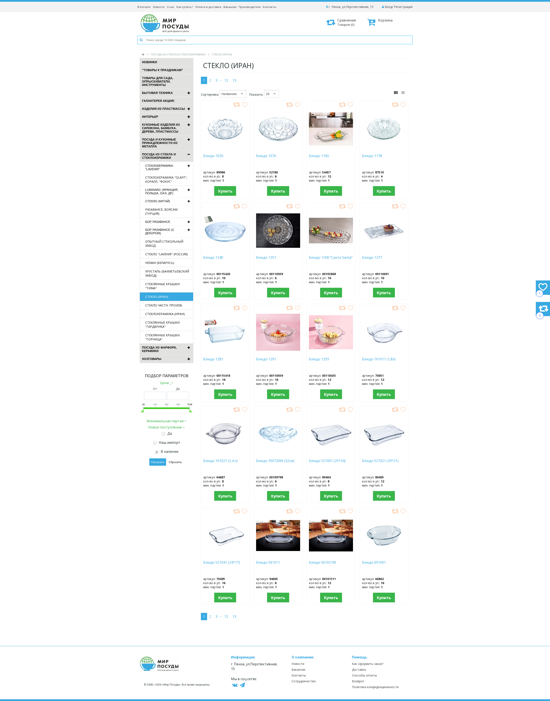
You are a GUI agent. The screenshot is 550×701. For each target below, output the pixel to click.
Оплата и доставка (208, 7)
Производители (250, 7)
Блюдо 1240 (214, 257)
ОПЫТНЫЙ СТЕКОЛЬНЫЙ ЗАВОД (164, 243)
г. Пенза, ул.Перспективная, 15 (350, 7)
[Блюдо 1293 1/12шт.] (331, 352)
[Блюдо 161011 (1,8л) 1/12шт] (384, 352)
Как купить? (184, 7)
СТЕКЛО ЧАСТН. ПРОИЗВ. (164, 305)
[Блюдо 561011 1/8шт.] (278, 555)
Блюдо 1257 (266, 257)
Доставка (359, 669)
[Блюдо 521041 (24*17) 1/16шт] (225, 555)
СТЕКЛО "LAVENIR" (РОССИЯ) (166, 254)
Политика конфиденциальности (375, 687)
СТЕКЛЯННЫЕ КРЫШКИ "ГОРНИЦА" (162, 337)
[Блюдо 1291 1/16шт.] (278, 352)
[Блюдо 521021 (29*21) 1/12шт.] (383, 454)
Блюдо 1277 (373, 257)
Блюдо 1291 (269, 359)
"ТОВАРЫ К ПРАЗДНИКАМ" (162, 70)
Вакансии (230, 7)
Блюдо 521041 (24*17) (221, 562)
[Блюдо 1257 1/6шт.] (278, 250)
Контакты (269, 7)
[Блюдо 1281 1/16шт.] (225, 352)
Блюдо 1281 (220, 359)
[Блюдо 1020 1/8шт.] (225, 149)
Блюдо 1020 (213, 156)
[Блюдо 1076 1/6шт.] (278, 149)
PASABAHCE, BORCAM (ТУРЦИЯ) (161, 211)
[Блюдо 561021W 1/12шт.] (331, 555)
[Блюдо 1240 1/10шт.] (225, 250)
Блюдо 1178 (372, 156)
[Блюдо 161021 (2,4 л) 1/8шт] (225, 454)
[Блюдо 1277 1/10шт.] (384, 250)
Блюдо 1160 (327, 156)
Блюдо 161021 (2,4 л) (221, 461)
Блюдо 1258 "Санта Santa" (331, 257)
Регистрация (403, 7)
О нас (170, 7)
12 (226, 80)
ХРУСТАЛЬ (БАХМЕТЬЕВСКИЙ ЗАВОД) (167, 273)
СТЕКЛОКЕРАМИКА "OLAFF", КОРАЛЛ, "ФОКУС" (166, 179)
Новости (159, 7)
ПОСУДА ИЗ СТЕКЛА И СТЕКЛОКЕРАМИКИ (178, 54)
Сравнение (346, 22)
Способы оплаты (364, 675)
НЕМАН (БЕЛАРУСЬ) (159, 263)
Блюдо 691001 (378, 562)
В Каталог (144, 7)
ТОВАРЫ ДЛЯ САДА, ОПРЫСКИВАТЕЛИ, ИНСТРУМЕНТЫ (157, 81)
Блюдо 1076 (266, 156)
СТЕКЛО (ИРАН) (156, 297)
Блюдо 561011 (268, 562)
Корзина (385, 20)
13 (234, 80)
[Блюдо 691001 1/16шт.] (383, 555)
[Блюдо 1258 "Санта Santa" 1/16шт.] (331, 250)
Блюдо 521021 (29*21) (380, 461)
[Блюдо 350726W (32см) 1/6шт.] (278, 454)
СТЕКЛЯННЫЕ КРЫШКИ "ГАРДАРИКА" (162, 324)
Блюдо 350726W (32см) (276, 461)
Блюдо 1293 (325, 359)
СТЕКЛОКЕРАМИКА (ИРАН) (165, 314)
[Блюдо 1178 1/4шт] (384, 149)
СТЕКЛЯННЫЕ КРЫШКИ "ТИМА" (162, 286)
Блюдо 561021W (322, 562)
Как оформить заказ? (367, 664)
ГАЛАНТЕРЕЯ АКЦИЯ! (158, 101)
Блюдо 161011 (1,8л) (380, 359)
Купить (225, 191)
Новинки (149, 62)
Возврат (358, 681)
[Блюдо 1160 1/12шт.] (331, 149)
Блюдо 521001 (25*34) (327, 461)
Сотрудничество (304, 681)
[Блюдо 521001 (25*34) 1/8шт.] (331, 454)
